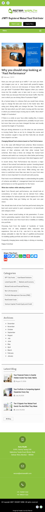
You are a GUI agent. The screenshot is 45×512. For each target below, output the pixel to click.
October (10, 329)
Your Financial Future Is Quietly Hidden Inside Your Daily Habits (25, 376)
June (9, 341)
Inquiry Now (30, 24)
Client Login (16, 24)
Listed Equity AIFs (10, 282)
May (8, 344)
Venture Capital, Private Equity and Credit (18, 304)
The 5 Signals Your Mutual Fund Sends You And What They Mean (25, 405)
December (11, 323)
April (9, 347)
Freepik (20, 510)
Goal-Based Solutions (24, 277)
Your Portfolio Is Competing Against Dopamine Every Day (27, 390)
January (10, 356)
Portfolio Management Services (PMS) (17, 295)
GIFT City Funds (10, 277)
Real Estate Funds (11, 300)
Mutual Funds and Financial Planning (17, 286)
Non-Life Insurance (11, 291)
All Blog (8, 419)
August (9, 335)
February (10, 353)
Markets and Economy (26, 282)
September (11, 332)
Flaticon (30, 510)
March (9, 350)
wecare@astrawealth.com (23, 473)
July (8, 338)
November (11, 326)
